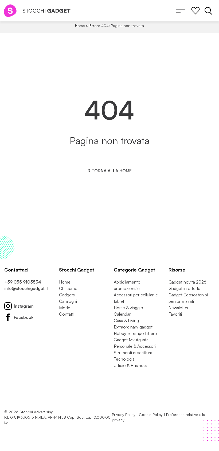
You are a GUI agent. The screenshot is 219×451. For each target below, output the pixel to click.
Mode (64, 307)
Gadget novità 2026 (187, 282)
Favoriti (175, 314)
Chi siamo (68, 288)
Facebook (23, 317)
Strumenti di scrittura (133, 352)
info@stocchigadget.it (26, 288)
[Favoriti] (195, 10)
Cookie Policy (151, 414)
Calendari (122, 314)
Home (80, 25)
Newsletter (179, 307)
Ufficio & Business (130, 365)
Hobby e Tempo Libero (135, 333)
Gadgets (67, 294)
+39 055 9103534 (22, 282)
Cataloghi (68, 301)
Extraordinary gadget (133, 327)
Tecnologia (124, 359)
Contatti (66, 314)
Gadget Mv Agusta (131, 339)
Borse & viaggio (128, 307)
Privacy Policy (123, 414)
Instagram (24, 306)
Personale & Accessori (135, 346)
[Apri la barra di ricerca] (208, 10)
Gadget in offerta (184, 288)
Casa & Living (126, 320)
